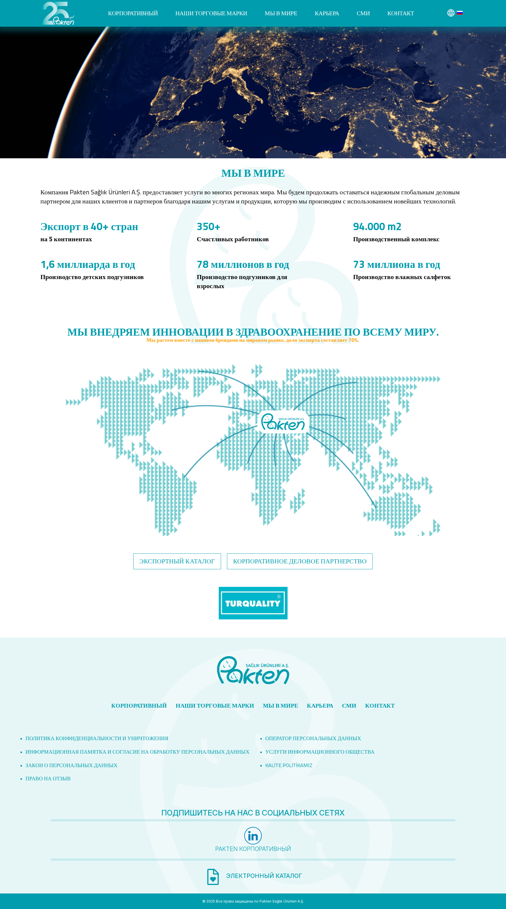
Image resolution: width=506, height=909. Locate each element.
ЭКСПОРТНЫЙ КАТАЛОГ (177, 561)
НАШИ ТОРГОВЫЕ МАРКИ (211, 13)
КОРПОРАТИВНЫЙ (133, 13)
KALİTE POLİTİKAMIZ (288, 765)
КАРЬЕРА (327, 13)
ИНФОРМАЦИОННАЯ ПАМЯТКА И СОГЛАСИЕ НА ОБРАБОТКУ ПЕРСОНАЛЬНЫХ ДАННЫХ (137, 752)
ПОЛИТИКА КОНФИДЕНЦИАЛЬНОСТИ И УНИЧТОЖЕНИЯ (96, 738)
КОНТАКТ (400, 13)
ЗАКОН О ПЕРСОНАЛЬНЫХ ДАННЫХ (71, 765)
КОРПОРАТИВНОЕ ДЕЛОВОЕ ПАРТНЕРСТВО (300, 561)
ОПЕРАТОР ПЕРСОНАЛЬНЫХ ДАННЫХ (313, 738)
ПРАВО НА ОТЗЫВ (48, 778)
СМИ (363, 13)
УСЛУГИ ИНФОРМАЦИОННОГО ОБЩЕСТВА (320, 752)
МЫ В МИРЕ (281, 13)
